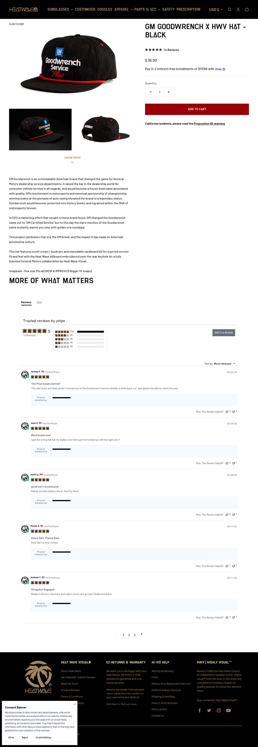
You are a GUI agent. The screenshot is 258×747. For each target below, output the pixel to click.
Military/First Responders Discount (171, 683)
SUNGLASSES (58, 9)
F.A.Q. (155, 677)
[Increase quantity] (168, 91)
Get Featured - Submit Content (78, 677)
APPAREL (121, 9)
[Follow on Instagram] (218, 710)
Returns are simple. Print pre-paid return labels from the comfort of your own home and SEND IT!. (125, 693)
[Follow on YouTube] (228, 710)
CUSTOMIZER (85, 9)
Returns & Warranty (163, 671)
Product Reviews (70, 690)
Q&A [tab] (39, 302)
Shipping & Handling (163, 696)
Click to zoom (16, 24)
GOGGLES (104, 9)
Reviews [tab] (26, 302)
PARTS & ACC (145, 9)
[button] (79, 331)
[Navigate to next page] (141, 635)
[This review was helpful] (227, 411)
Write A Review (223, 332)
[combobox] (220, 363)
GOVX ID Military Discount (166, 690)
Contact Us (158, 715)
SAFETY (168, 9)
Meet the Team (69, 683)
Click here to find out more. (121, 704)
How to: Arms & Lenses (165, 703)
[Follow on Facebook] (199, 710)
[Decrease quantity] (150, 91)
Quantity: (151, 83)
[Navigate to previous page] (116, 635)
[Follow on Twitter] (209, 710)
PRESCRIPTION (188, 9)
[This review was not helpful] (233, 411)
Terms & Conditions (72, 696)
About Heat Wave (71, 671)
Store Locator (159, 709)
